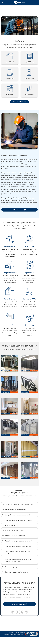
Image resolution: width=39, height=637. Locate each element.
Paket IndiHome (21, 634)
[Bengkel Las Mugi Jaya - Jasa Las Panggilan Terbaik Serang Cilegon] (19, 2)
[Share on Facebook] (16, 612)
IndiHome (14, 634)
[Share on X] (19, 612)
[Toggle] (3, 505)
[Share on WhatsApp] (12, 612)
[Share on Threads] (22, 612)
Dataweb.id (7, 634)
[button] (2, 2)
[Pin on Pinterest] (26, 612)
